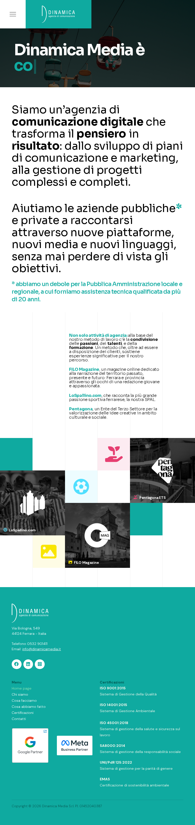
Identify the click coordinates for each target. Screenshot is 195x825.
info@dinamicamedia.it (41, 649)
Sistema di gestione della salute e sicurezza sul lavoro (140, 729)
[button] (13, 14)
